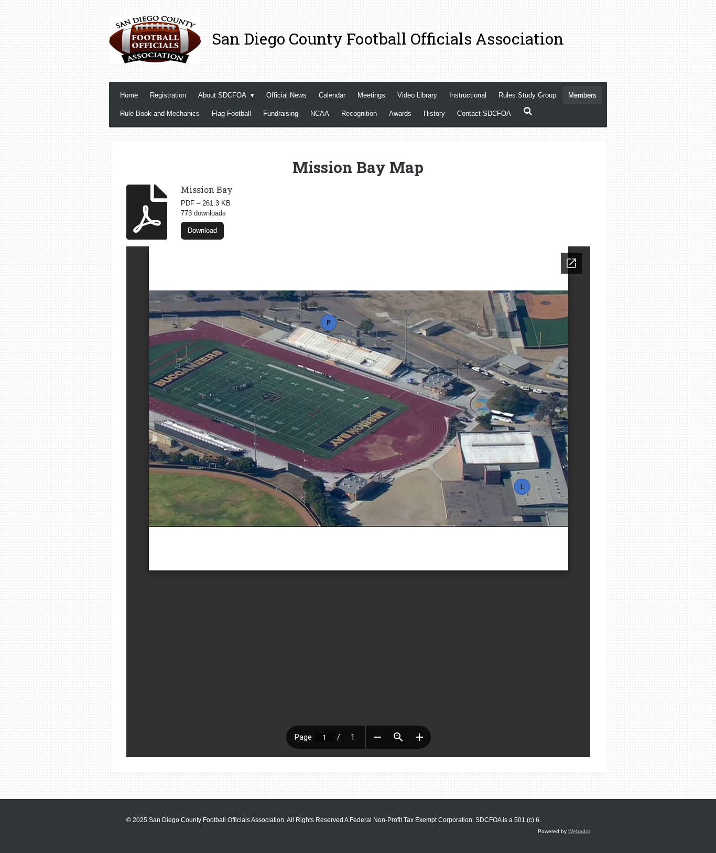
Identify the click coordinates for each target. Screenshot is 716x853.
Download (202, 230)
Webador (579, 831)
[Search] (528, 111)
